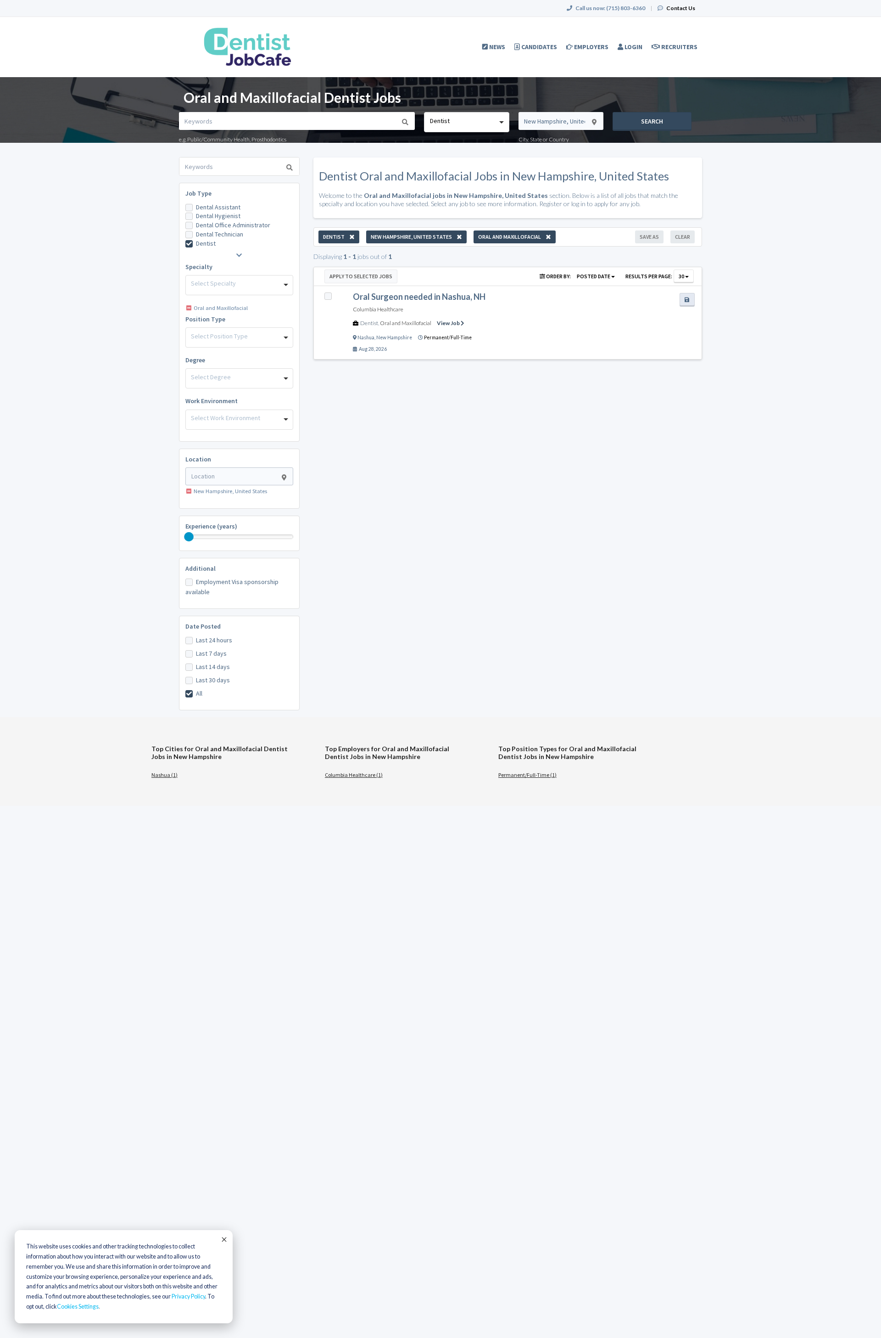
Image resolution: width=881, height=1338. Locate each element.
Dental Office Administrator (233, 225)
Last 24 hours (214, 640)
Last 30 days (213, 680)
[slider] (189, 536)
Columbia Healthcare (378, 309)
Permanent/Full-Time (448, 337)
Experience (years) (211, 526)
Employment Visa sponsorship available (232, 587)
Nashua (365, 337)
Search (652, 121)
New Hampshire (394, 337)
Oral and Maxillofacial (405, 323)
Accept (223, 1239)
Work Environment (211, 401)
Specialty (198, 267)
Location (198, 459)
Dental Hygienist (218, 216)
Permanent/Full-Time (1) (527, 774)
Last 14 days (213, 667)
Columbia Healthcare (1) (354, 774)
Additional (200, 568)
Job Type (198, 193)
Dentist (206, 243)
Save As (649, 236)
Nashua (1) (164, 774)
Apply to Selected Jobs (360, 276)
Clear (682, 236)
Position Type (205, 319)
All (199, 693)
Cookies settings (78, 1306)
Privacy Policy (188, 1296)
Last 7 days (211, 653)
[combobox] (466, 122)
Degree (195, 360)
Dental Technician (219, 234)
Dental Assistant (218, 207)
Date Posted (203, 626)
